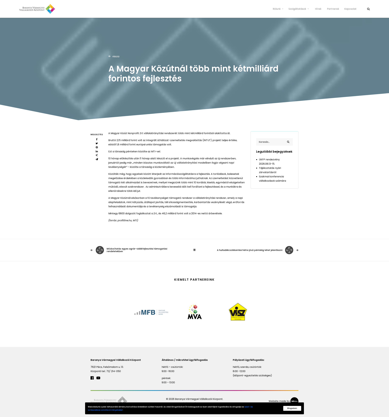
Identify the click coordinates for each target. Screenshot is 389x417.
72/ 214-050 (113, 371)
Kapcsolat (350, 9)
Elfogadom (292, 408)
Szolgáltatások (297, 9)
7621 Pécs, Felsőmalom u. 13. (107, 367)
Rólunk (277, 9)
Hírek (318, 9)
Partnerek (333, 9)
